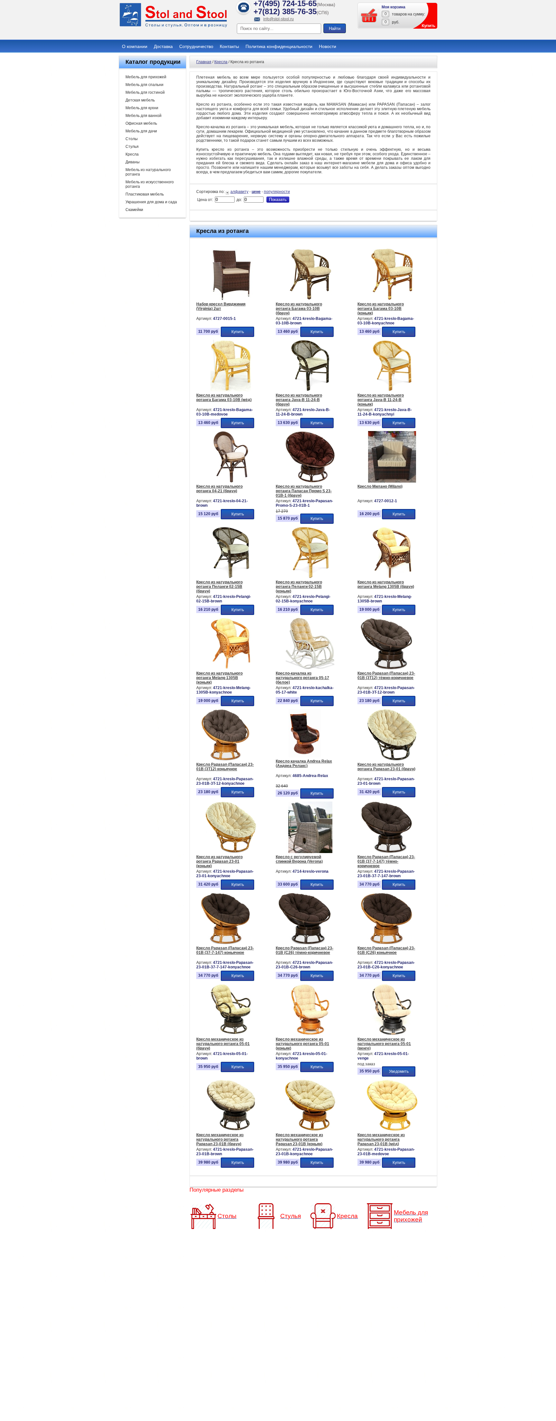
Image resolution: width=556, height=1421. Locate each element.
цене (256, 191)
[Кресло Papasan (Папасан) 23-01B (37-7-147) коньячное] (225, 943)
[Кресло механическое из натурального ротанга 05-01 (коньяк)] (310, 1034)
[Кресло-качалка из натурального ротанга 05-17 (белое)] (310, 668)
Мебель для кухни (141, 108)
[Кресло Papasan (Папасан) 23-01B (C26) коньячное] (386, 943)
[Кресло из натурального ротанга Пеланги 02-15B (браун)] (230, 577)
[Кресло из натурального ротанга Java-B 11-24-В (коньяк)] (392, 390)
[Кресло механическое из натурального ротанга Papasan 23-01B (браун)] (230, 1130)
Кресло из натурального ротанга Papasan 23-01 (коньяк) (219, 861)
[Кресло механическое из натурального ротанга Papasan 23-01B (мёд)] (392, 1130)
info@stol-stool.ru (278, 19)
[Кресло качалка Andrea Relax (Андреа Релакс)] (305, 756)
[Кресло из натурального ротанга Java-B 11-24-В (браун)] (310, 390)
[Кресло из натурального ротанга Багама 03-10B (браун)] (310, 299)
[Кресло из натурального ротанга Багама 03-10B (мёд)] (230, 390)
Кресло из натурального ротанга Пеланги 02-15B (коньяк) (299, 586)
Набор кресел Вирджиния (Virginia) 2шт (221, 306)
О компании (134, 46)
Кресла (132, 154)
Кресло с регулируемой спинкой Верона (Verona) (299, 859)
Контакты (229, 46)
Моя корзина (393, 7)
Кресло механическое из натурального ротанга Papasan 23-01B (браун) (220, 1139)
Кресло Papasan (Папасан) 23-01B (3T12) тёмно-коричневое (386, 675)
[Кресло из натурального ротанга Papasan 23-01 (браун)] (392, 759)
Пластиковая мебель (144, 194)
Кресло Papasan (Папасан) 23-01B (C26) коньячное (386, 950)
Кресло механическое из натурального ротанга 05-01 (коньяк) (302, 1044)
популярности (277, 191)
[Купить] (369, 15)
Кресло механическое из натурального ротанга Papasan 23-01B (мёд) (381, 1139)
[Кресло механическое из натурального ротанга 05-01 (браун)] (230, 1034)
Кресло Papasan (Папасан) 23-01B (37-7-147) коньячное (225, 950)
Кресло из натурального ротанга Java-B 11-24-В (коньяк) (380, 400)
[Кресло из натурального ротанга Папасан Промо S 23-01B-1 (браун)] (310, 481)
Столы (131, 139)
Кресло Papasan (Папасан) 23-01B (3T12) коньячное (225, 766)
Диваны (132, 162)
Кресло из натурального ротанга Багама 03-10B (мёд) (224, 397)
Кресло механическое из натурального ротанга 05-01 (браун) (223, 1044)
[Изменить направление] (228, 191)
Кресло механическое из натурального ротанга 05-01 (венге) (384, 1044)
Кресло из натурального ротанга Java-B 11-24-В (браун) (299, 400)
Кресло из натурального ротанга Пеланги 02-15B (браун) (219, 586)
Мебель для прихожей (145, 77)
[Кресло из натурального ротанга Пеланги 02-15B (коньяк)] (310, 577)
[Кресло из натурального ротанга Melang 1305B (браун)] (392, 577)
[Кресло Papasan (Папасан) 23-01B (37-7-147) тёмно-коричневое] (386, 852)
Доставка (163, 46)
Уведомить (399, 1071)
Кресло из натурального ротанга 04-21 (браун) (219, 488)
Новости (327, 46)
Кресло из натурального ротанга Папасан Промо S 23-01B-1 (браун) (304, 491)
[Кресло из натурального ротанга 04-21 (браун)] (230, 481)
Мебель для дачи (141, 131)
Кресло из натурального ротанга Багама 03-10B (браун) (299, 308)
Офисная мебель (141, 123)
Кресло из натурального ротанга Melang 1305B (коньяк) (219, 678)
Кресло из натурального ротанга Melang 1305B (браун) (385, 584)
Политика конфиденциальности (279, 46)
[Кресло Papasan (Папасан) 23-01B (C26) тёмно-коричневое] (304, 943)
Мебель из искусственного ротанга (149, 184)
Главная (203, 62)
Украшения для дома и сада (151, 202)
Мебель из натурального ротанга (148, 172)
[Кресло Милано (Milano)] (392, 481)
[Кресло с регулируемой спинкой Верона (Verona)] (310, 852)
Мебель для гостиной (145, 92)
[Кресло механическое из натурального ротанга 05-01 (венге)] (392, 1034)
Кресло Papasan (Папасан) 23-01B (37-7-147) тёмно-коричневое (386, 861)
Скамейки (134, 209)
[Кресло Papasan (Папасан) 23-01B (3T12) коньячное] (225, 759)
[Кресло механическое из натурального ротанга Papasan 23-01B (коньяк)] (310, 1130)
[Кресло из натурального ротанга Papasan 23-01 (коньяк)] (230, 852)
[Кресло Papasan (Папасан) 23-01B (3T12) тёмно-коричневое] (386, 668)
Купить (237, 332)
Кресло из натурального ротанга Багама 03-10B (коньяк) (380, 308)
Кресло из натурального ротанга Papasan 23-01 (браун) (386, 766)
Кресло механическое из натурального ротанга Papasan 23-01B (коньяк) (299, 1139)
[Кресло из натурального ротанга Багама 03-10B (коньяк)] (392, 299)
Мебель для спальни (144, 84)
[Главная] (173, 26)
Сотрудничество (196, 46)
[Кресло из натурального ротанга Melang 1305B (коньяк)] (230, 668)
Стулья (132, 146)
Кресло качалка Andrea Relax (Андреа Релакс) (304, 763)
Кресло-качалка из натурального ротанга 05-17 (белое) (302, 678)
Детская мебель (140, 100)
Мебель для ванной (143, 115)
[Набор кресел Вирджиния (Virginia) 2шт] (230, 299)
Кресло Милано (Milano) (380, 486)
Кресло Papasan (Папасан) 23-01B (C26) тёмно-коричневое (304, 950)
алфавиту (239, 191)
